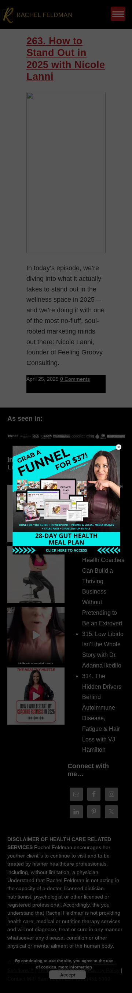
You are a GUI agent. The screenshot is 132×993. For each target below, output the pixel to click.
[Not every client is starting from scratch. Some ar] (36, 635)
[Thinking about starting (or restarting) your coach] (36, 696)
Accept (67, 974)
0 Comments (75, 379)
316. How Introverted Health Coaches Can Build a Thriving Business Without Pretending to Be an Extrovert (103, 581)
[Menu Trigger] (118, 14)
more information (75, 967)
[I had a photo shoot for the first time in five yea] (36, 574)
